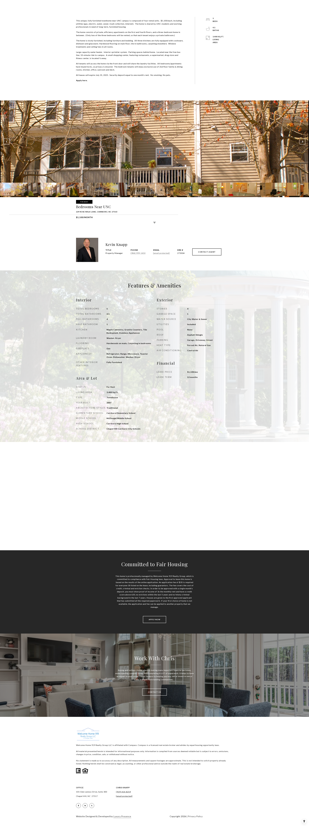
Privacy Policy (195, 816)
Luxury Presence (122, 816)
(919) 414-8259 (123, 792)
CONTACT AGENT (207, 252)
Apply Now (154, 619)
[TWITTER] (91, 805)
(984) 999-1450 (138, 253)
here (84, 80)
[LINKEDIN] (85, 805)
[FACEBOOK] (78, 805)
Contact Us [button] (154, 692)
